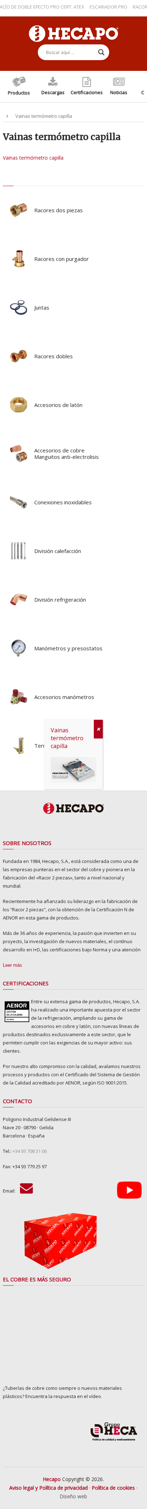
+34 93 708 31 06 (29, 1151)
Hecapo (52, 1479)
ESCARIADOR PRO (102, 7)
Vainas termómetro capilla (33, 157)
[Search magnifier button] (101, 52)
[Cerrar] (98, 729)
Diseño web (73, 1496)
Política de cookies (113, 1487)
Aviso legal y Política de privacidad (48, 1487)
